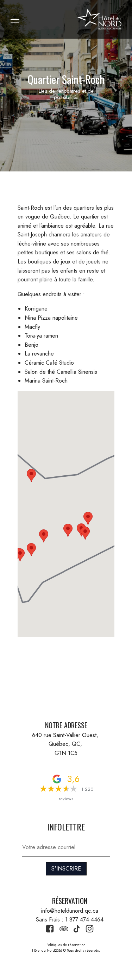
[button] (15, 19)
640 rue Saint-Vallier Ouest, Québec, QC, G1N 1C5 (66, 744)
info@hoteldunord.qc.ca (69, 911)
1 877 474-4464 (84, 919)
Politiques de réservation (66, 944)
